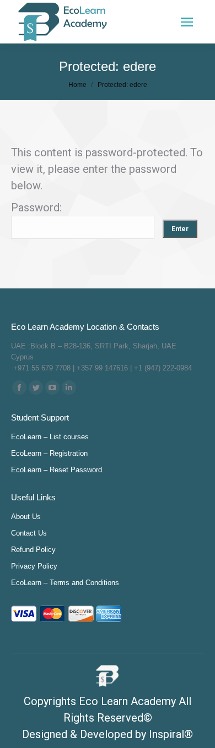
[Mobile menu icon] (186, 22)
